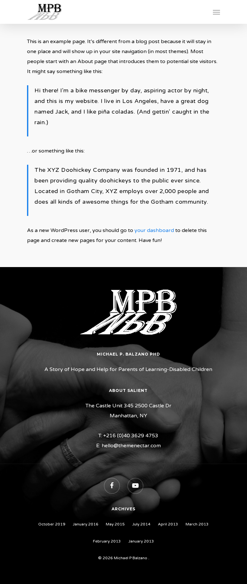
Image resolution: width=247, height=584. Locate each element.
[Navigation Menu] (216, 12)
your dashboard (154, 230)
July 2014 (141, 524)
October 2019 (51, 524)
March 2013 (197, 524)
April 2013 (168, 524)
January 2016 (85, 524)
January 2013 (141, 541)
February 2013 (107, 541)
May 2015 (115, 524)
